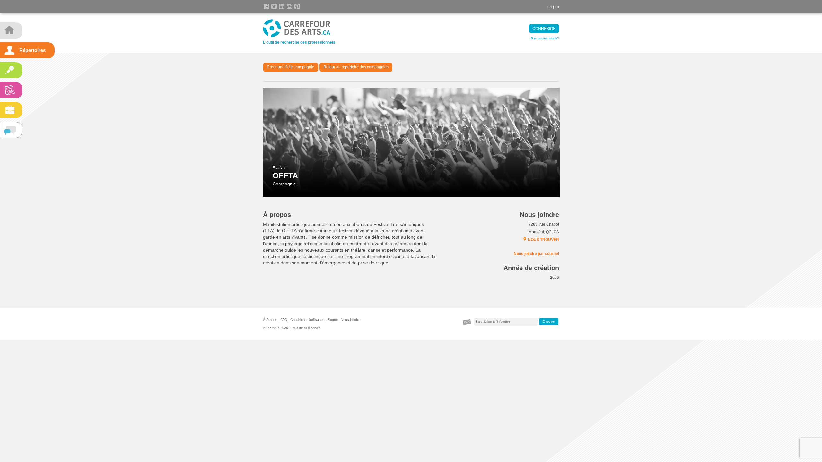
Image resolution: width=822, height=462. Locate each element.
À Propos (270, 319)
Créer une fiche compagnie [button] (290, 67)
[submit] (548, 322)
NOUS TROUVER (543, 239)
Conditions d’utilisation (307, 319)
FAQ (283, 319)
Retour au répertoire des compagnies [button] (356, 67)
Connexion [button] (544, 28)
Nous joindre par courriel (536, 254)
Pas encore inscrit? (545, 38)
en (549, 7)
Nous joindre (350, 319)
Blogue (332, 319)
